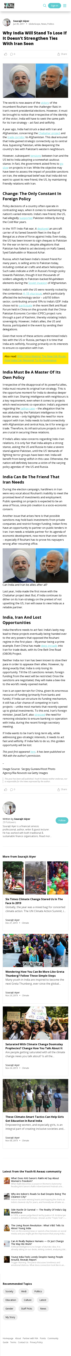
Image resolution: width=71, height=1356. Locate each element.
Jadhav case (27, 408)
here (33, 752)
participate (25, 305)
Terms (13, 1342)
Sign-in (54, 5)
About (18, 1338)
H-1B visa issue (32, 293)
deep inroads (49, 646)
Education (10, 1300)
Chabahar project (49, 133)
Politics (38, 1291)
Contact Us (23, 1342)
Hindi (23, 1291)
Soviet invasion (37, 283)
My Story (10, 1317)
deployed (43, 228)
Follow (62, 820)
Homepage (8, 1338)
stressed (40, 714)
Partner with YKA (31, 1338)
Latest (42, 1300)
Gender (9, 1308)
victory (45, 103)
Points (43, 1338)
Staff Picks (26, 1308)
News (43, 1308)
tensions (35, 156)
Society (9, 1291)
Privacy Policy (36, 1342)
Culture (28, 1300)
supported (26, 218)
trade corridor (16, 137)
